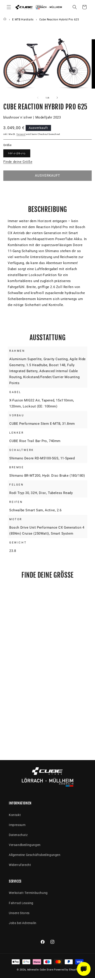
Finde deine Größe (17, 162)
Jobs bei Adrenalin (22, 923)
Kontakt (15, 815)
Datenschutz (18, 835)
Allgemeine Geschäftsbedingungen (35, 855)
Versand (20, 134)
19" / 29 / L (19, 154)
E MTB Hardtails (22, 19)
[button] (9, 7)
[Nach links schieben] (38, 98)
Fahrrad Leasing (21, 903)
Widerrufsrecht (20, 865)
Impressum (17, 825)
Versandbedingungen (25, 845)
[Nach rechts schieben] (57, 98)
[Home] (4, 19)
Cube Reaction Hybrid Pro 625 (59, 19)
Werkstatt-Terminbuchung (28, 893)
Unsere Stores (19, 913)
